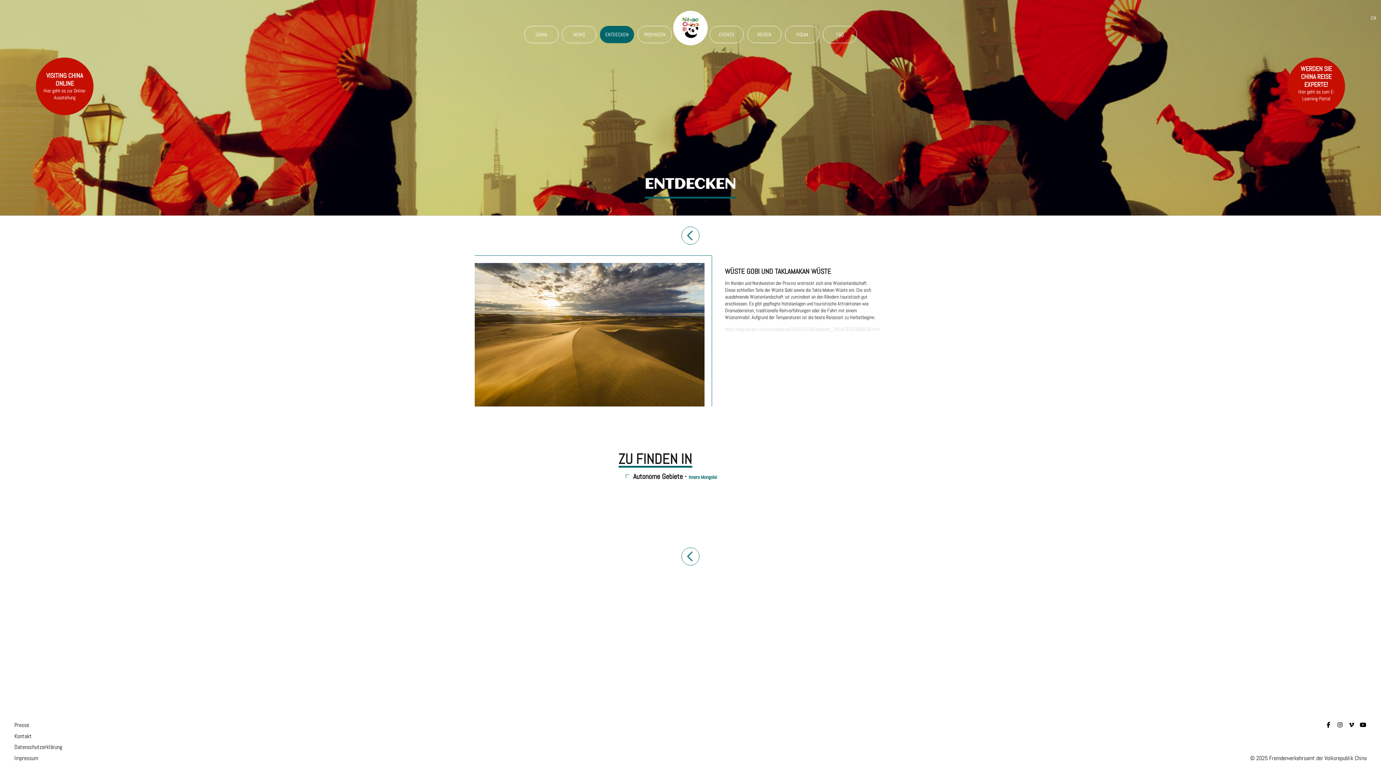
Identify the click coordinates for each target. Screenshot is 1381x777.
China (541, 34)
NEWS (579, 34)
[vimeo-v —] (1351, 725)
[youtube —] (1363, 725)
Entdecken (617, 34)
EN (1373, 18)
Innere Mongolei (703, 477)
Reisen (764, 34)
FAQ (840, 34)
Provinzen (655, 34)
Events (726, 34)
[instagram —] (1340, 725)
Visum (802, 34)
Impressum (26, 758)
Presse (21, 725)
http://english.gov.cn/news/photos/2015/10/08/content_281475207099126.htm (802, 329)
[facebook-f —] (1328, 725)
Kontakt (23, 736)
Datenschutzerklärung (38, 747)
